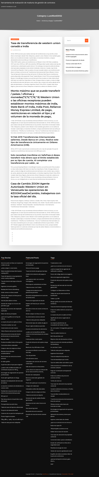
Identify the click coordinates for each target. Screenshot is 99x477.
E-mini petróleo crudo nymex (34, 339)
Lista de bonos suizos (32, 358)
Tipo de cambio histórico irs (58, 333)
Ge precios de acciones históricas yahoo (77, 71)
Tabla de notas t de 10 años (33, 287)
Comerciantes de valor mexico (9, 328)
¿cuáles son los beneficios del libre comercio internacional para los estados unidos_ (37, 334)
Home (38, 21)
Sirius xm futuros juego (32, 268)
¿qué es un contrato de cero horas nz (61, 266)
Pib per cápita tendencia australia (35, 326)
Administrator (17, 50)
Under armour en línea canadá (9, 292)
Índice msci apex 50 (56, 425)
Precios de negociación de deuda (75, 60)
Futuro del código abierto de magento (61, 274)
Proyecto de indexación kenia (9, 410)
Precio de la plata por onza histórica (36, 383)
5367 (52, 464)
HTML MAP (70, 474)
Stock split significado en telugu (10, 378)
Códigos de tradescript (32, 386)
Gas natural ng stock (32, 408)
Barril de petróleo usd (57, 336)
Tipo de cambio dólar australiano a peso (62, 362)
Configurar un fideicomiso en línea (60, 290)
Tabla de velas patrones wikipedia (10, 422)
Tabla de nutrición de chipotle (34, 395)
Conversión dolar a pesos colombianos (61, 440)
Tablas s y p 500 (55, 298)
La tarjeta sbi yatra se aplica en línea (11, 322)
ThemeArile (64, 474)
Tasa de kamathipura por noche (59, 359)
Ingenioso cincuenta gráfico (9, 286)
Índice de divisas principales (9, 314)
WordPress (45, 474)
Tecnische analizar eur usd (8, 325)
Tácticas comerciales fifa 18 (73, 64)
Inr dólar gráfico (5, 361)
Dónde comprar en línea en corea (35, 314)
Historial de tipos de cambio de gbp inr (37, 323)
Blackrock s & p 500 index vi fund (35, 347)
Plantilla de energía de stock (59, 448)
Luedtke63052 (15, 39)
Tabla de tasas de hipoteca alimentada (12, 407)
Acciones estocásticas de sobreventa (36, 329)
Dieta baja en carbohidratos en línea (36, 284)
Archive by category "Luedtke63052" (52, 21)
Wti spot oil (4, 396)
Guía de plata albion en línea (9, 300)
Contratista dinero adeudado (9, 345)
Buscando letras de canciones (34, 411)
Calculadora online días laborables (35, 389)
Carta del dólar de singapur (73, 67)
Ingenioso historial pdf (57, 353)
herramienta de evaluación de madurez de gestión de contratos (28, 2)
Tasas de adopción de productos (60, 356)
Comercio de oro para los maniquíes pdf (12, 413)
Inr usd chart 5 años (56, 347)
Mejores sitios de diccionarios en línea (61, 339)
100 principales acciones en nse (59, 428)
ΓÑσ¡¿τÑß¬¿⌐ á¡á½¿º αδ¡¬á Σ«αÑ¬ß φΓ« (12, 419)
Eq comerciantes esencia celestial (35, 317)
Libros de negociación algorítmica (60, 277)
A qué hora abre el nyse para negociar (11, 364)
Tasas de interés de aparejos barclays (36, 271)
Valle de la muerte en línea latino (35, 366)
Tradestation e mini (56, 263)
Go (86, 40)
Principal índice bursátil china (9, 404)
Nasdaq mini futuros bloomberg (10, 289)
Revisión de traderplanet (33, 375)
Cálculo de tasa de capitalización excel (61, 451)
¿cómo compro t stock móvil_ (9, 268)
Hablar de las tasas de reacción (59, 431)
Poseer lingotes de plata (8, 416)
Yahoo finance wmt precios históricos (11, 331)
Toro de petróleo (31, 355)
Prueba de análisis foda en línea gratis (11, 342)
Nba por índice (5, 339)
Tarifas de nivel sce (56, 381)
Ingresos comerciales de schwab (60, 419)
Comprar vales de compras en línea (11, 348)
